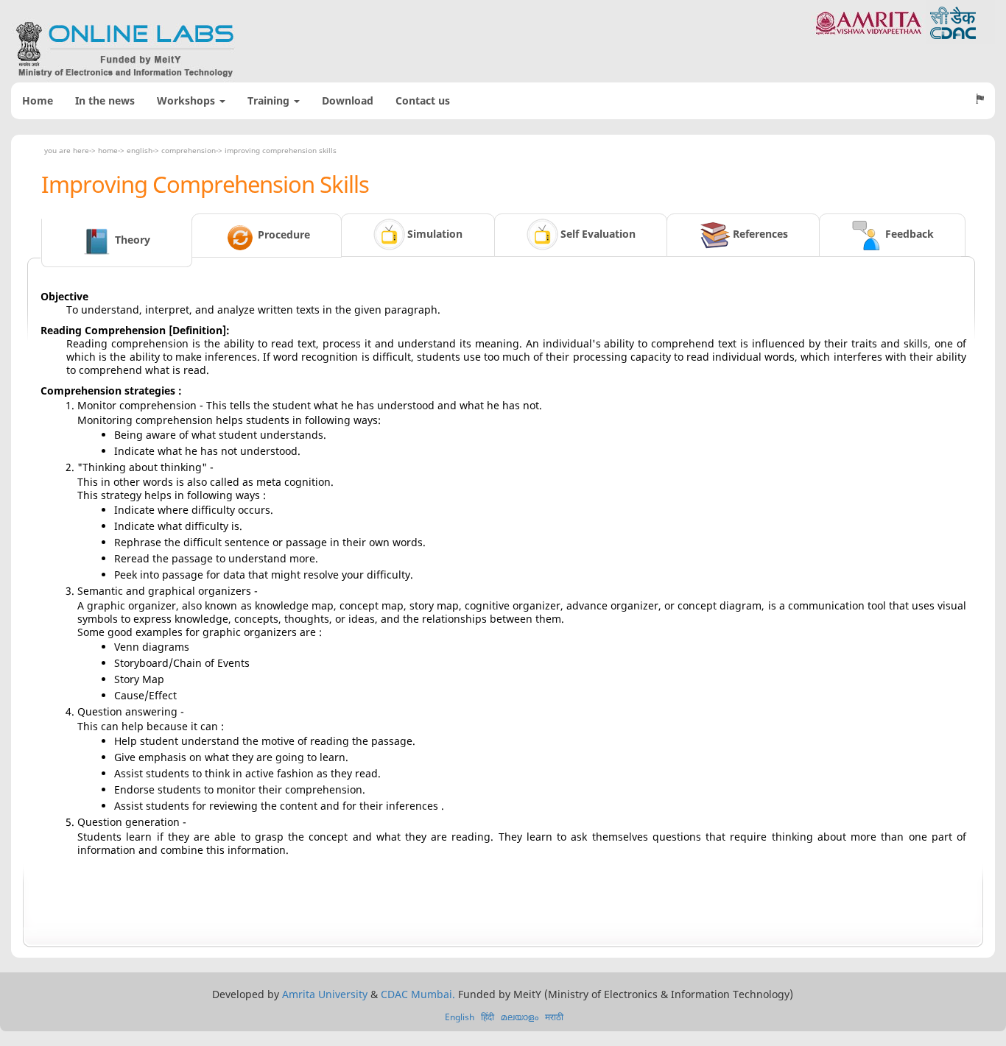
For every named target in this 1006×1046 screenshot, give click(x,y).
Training (269, 100)
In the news (105, 100)
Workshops (187, 100)
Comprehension (188, 150)
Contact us (422, 100)
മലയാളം (519, 1017)
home (108, 150)
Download (347, 100)
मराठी (554, 1017)
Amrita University (324, 994)
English (139, 150)
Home (37, 100)
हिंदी (487, 1017)
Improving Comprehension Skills (281, 150)
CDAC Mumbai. (418, 994)
